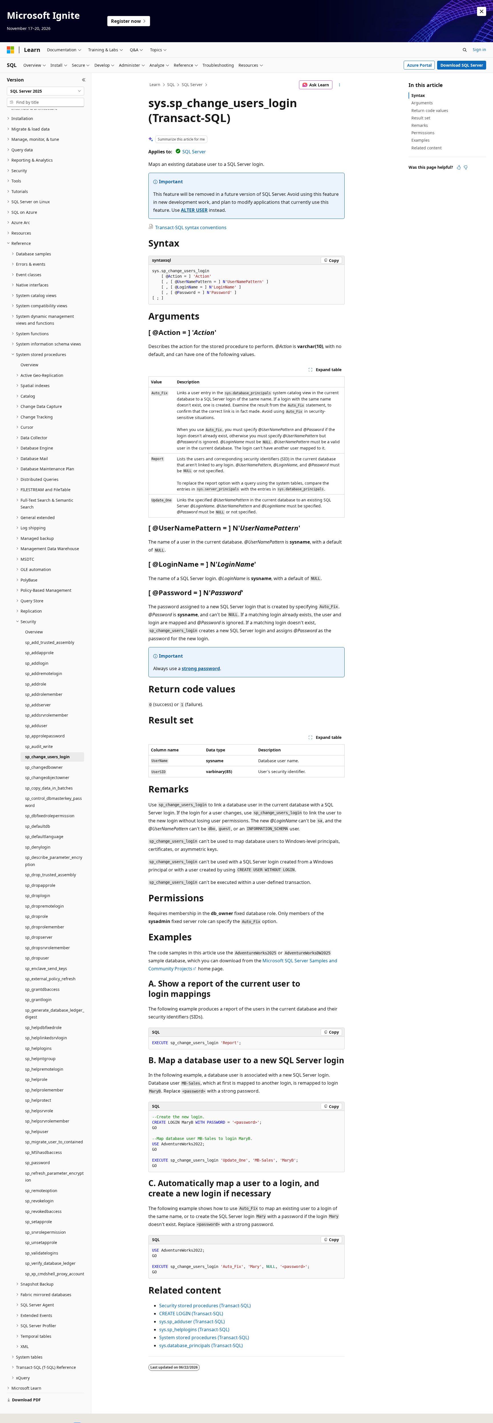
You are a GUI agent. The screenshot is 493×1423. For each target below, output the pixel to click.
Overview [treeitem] (29, 364)
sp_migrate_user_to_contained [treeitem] (54, 1142)
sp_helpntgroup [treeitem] (40, 1058)
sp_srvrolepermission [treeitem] (45, 1232)
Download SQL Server (462, 65)
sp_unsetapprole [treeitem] (41, 1242)
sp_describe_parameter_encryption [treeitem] (53, 861)
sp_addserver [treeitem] (38, 705)
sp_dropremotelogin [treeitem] (44, 906)
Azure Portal (419, 65)
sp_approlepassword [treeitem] (45, 736)
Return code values (429, 110)
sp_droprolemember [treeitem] (44, 927)
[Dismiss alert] (481, 11)
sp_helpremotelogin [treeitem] (44, 1069)
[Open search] (464, 50)
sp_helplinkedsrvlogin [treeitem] (46, 1037)
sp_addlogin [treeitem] (37, 663)
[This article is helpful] (458, 167)
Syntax (418, 95)
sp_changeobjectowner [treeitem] (47, 777)
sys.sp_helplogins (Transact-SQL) (194, 1329)
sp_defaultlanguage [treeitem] (44, 836)
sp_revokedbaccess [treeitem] (43, 1211)
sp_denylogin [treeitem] (37, 847)
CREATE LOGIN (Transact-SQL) (191, 1313)
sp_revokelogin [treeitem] (39, 1201)
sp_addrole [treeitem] (35, 684)
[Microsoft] (10, 50)
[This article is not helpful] (465, 167)
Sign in (479, 49)
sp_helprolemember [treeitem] (44, 1090)
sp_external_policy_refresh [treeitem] (50, 978)
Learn (154, 84)
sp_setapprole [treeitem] (38, 1221)
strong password (201, 668)
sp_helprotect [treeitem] (38, 1100)
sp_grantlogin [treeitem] (38, 999)
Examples (420, 140)
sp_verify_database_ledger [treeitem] (50, 1263)
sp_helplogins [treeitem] (38, 1048)
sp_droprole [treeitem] (36, 916)
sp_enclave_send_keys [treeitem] (46, 968)
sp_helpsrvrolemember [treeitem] (47, 1121)
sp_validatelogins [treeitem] (41, 1253)
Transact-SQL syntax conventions (191, 227)
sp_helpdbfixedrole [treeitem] (43, 1027)
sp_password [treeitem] (37, 1162)
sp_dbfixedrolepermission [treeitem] (49, 815)
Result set (420, 118)
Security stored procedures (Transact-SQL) (205, 1305)
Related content (426, 148)
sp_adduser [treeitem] (36, 725)
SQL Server (192, 84)
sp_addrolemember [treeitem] (43, 694)
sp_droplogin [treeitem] (37, 895)
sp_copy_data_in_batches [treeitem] (49, 788)
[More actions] (340, 85)
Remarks (419, 125)
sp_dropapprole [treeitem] (40, 885)
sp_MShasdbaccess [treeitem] (43, 1152)
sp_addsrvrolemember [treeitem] (46, 715)
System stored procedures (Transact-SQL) (204, 1337)
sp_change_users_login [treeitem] (47, 756)
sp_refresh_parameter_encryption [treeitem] (54, 1176)
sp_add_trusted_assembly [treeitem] (49, 642)
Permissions (423, 132)
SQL (171, 84)
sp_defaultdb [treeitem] (37, 826)
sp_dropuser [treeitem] (37, 958)
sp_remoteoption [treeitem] (41, 1190)
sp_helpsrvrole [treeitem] (39, 1110)
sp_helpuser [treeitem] (37, 1131)
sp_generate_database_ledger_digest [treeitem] (54, 1013)
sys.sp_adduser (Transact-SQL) (192, 1321)
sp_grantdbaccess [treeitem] (42, 989)
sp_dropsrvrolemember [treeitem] (47, 947)
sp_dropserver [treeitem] (38, 937)
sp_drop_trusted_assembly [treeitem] (50, 874)
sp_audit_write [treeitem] (39, 746)
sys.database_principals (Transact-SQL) (201, 1345)
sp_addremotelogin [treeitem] (43, 673)
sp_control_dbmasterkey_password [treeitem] (53, 802)
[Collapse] (84, 79)
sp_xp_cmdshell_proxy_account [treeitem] (54, 1273)
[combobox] (45, 91)
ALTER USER (194, 210)
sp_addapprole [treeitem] (39, 652)
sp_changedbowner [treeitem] (44, 767)
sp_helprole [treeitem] (36, 1079)
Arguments (422, 102)
